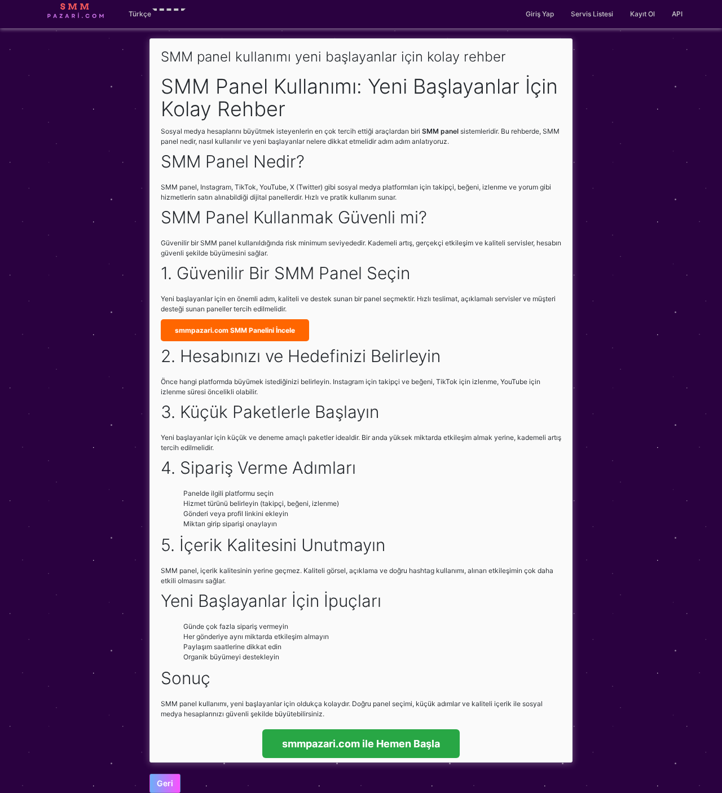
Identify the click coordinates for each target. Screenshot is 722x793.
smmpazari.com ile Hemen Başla (361, 744)
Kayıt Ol (642, 14)
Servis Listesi (592, 14)
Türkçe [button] (140, 14)
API (677, 14)
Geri (165, 783)
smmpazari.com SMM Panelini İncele (235, 330)
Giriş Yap (540, 14)
